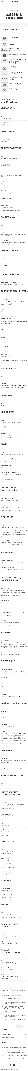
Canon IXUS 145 (5, 24)
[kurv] (2, 2)
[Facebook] (7, 1065)
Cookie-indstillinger (20, 1058)
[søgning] (6, 2)
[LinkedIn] (14, 1065)
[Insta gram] (10, 1065)
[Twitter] (17, 1065)
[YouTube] (21, 1065)
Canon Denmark (13, 1062)
